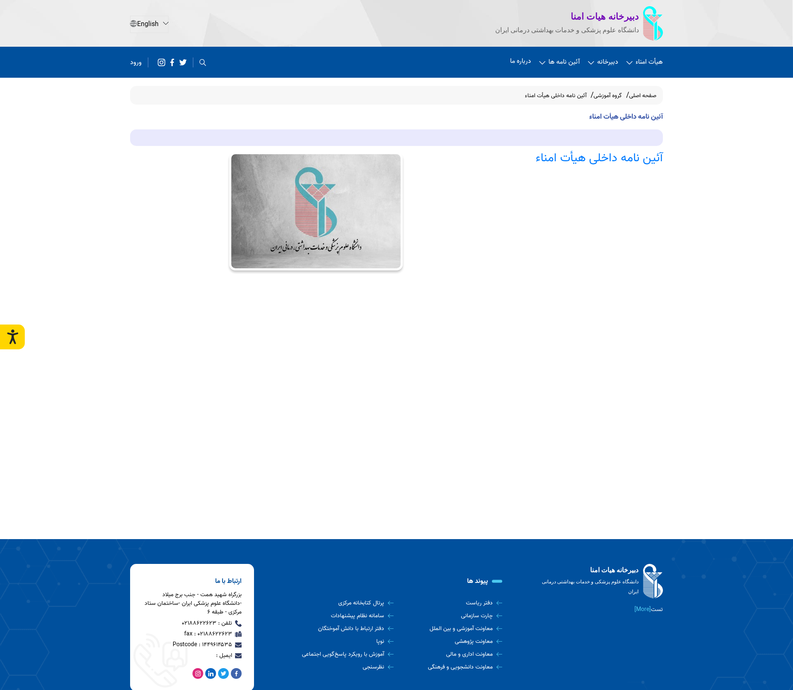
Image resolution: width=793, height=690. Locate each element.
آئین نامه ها (564, 62)
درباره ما (520, 61)
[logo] (601, 581)
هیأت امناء (649, 62)
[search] (202, 62)
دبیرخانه (607, 62)
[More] (642, 609)
